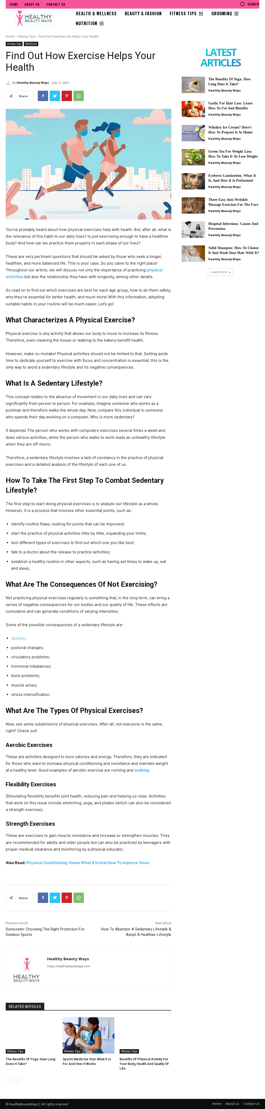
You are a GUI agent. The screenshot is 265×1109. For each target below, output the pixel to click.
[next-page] (17, 1081)
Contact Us (251, 1103)
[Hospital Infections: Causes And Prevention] (193, 229)
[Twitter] (55, 96)
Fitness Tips (26, 36)
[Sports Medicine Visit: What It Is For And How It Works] (88, 1035)
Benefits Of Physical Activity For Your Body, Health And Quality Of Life (144, 1063)
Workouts (31, 44)
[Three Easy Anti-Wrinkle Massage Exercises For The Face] (193, 205)
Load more (219, 272)
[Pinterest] (67, 96)
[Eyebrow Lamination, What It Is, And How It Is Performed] (193, 181)
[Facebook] (43, 96)
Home (10, 36)
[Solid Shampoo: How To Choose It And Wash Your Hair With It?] (193, 253)
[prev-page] (9, 1081)
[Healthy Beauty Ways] (9, 82)
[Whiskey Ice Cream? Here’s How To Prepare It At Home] (193, 133)
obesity (18, 638)
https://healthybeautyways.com (68, 966)
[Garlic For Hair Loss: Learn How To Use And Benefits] (193, 109)
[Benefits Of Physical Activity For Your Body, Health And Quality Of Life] (145, 1035)
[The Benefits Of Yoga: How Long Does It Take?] (31, 1035)
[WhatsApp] (78, 96)
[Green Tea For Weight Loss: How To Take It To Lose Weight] (193, 157)
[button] (249, 3)
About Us (232, 1103)
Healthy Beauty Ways (33, 82)
